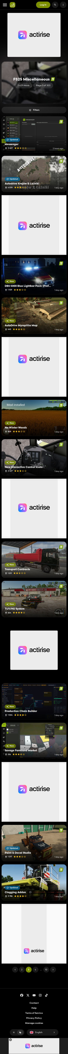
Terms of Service (34, 1013)
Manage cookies (34, 1023)
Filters (36, 109)
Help (34, 1008)
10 (46, 969)
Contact (34, 1002)
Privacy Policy (34, 1018)
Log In (43, 4)
